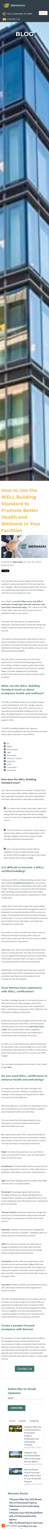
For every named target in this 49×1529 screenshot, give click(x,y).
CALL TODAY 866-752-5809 (19, 14)
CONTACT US (13, 19)
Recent (12, 1421)
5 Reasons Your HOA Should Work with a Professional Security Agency (25, 1516)
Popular (22, 1421)
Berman (18, 562)
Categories (34, 1421)
